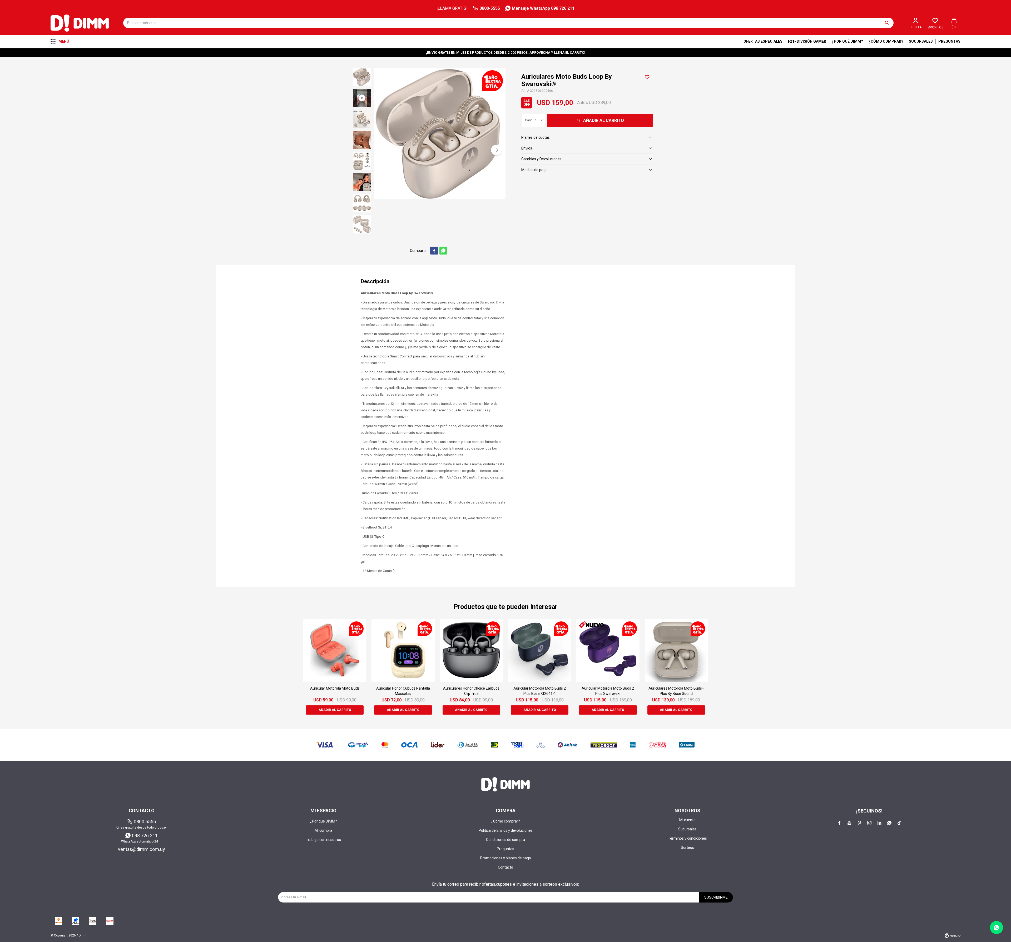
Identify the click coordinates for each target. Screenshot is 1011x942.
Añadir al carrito (603, 120)
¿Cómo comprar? (886, 41)
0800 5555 (145, 821)
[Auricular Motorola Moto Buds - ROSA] (334, 650)
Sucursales (921, 41)
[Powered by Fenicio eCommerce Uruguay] (952, 935)
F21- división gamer (807, 41)
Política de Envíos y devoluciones (506, 830)
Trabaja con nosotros (323, 840)
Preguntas (949, 41)
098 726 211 (145, 835)
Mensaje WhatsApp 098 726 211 (543, 8)
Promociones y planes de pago (505, 858)
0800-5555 (489, 8)
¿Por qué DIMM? (847, 41)
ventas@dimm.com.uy (141, 849)
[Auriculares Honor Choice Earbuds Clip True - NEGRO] (471, 650)
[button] (887, 23)
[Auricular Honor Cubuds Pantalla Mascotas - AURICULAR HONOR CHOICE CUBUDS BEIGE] (402, 650)
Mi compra (323, 830)
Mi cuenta (687, 820)
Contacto (505, 867)
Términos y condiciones (687, 838)
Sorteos (687, 847)
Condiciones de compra (505, 840)
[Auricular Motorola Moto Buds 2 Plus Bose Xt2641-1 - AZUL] (539, 650)
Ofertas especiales (763, 41)
